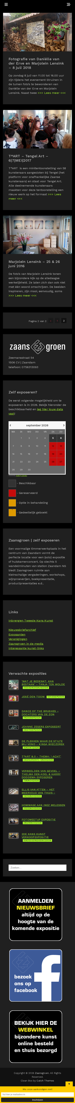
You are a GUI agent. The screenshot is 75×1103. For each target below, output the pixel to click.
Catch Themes (45, 1080)
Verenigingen (18, 639)
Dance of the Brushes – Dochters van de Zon (40, 714)
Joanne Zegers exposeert (41, 728)
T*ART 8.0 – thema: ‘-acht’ (41, 758)
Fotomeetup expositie (39, 821)
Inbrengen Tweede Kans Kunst (31, 620)
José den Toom (43, 696)
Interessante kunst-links (26, 648)
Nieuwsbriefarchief (22, 629)
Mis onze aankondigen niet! (37, 1089)
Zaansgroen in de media (26, 643)
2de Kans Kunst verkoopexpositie (36, 837)
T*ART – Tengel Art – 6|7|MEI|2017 (28, 158)
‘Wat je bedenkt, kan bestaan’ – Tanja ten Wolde (43, 684)
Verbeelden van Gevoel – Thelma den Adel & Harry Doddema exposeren (41, 775)
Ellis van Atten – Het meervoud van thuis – (38, 792)
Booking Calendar (21, 475)
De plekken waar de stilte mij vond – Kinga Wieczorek (43, 744)
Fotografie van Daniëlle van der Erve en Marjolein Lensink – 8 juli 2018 (36, 63)
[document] (37, 468)
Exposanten (17, 634)
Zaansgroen (42, 1073)
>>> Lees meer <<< (52, 93)
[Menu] (6, 4)
